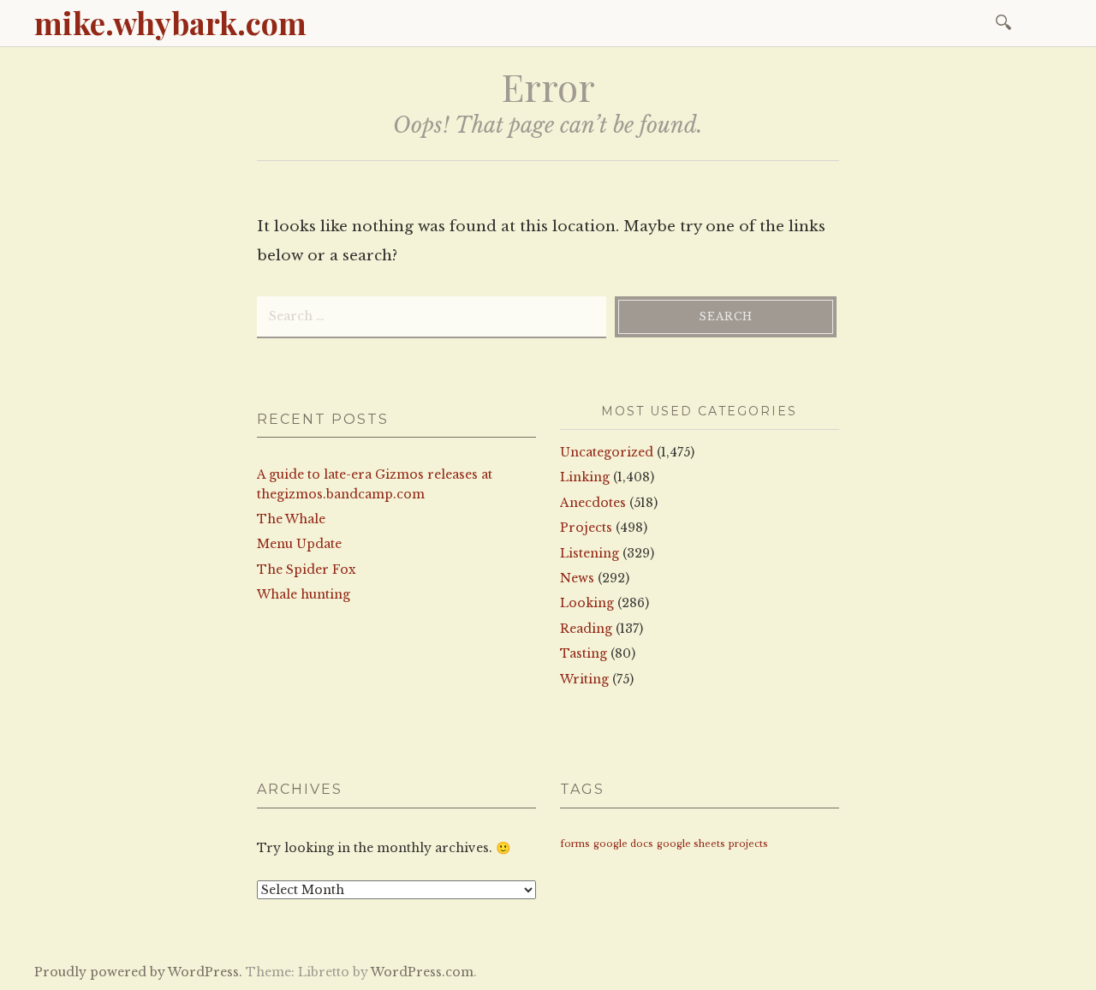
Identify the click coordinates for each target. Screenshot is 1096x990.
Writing (584, 679)
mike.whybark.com (170, 22)
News (577, 578)
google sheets (691, 844)
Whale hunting (303, 594)
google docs (623, 844)
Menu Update (299, 544)
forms (575, 844)
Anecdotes (593, 502)
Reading (586, 628)
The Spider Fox (306, 569)
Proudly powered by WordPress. (138, 972)
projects (748, 844)
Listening (589, 553)
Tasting (583, 653)
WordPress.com (422, 972)
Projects (586, 527)
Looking (587, 603)
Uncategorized (606, 452)
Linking (585, 477)
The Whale (291, 519)
